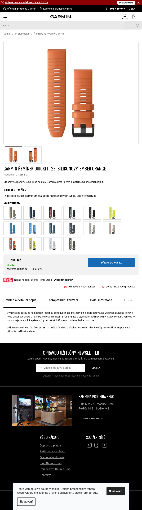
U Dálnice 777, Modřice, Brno (96, 404)
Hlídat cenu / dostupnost (81, 286)
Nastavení (25, 501)
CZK (131, 8)
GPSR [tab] (128, 300)
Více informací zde (86, 195)
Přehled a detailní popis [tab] (19, 300)
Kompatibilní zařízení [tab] (63, 300)
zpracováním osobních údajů (83, 375)
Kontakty (45, 475)
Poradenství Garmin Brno (55, 469)
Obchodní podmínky (52, 457)
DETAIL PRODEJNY (93, 418)
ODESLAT (96, 367)
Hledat (130, 25)
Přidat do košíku (111, 262)
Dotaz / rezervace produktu (120, 286)
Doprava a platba (50, 445)
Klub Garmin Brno (50, 463)
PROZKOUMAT (126, 3)
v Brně (57, 8)
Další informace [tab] (101, 300)
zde (94, 492)
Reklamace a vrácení (52, 451)
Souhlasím (114, 491)
